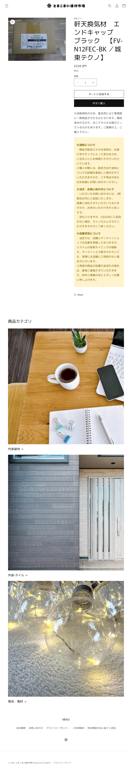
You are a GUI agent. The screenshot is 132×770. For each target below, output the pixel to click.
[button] (6, 5)
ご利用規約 (79, 727)
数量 (76, 76)
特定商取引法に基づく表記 (102, 727)
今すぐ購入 (99, 103)
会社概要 (21, 727)
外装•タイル (16, 575)
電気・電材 (15, 701)
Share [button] (80, 294)
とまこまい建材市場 (24, 762)
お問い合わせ (36, 727)
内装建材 (14, 449)
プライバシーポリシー (58, 727)
